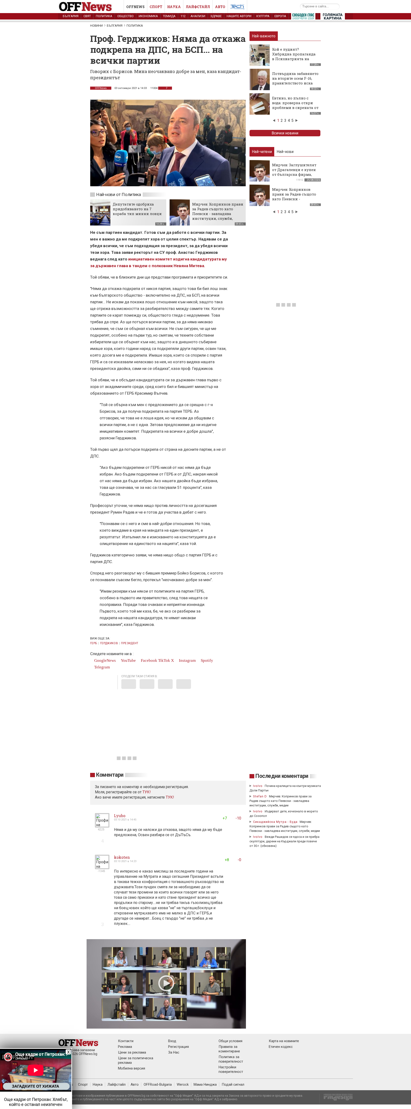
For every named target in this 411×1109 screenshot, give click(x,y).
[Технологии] (237, 7)
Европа (280, 16)
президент (129, 643)
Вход (172, 1041)
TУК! (146, 792)
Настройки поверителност (231, 1069)
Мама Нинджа (205, 1084)
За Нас (173, 1052)
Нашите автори (239, 16)
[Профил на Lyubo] (102, 825)
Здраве (216, 16)
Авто (220, 7)
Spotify (206, 660)
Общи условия (230, 1041)
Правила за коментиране (229, 1049)
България (70, 16)
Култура (262, 16)
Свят (87, 16)
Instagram (187, 660)
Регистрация (178, 1047)
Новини (96, 25)
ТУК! (170, 797)
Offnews (135, 7)
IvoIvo (258, 786)
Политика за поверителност (231, 1059)
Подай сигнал (233, 1084)
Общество (125, 16)
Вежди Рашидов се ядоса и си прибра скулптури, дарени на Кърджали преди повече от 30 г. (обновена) (284, 841)
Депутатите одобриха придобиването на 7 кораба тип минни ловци (137, 209)
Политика (104, 16)
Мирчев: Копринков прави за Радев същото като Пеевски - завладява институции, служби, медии (217, 214)
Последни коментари (281, 776)
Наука (174, 7)
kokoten (122, 857)
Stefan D (260, 796)
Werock (183, 1084)
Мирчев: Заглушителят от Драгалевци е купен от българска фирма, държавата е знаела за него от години (294, 174)
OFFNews (101, 88)
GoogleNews (104, 660)
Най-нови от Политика (118, 194)
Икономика (148, 16)
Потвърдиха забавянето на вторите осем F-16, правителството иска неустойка (295, 80)
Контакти (125, 1041)
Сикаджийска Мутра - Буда (275, 822)
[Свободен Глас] (303, 17)
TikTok (164, 660)
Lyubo (119, 815)
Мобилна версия (131, 1068)
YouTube (128, 660)
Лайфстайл (198, 7)
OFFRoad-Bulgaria (158, 1084)
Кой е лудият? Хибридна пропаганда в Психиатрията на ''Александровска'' (294, 56)
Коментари (109, 775)
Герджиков (109, 643)
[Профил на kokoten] (102, 867)
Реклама (125, 1047)
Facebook (148, 660)
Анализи (198, 16)
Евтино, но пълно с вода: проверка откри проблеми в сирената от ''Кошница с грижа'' (295, 105)
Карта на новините (284, 1041)
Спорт (156, 7)
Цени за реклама (132, 1052)
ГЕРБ (93, 643)
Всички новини (285, 133)
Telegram (101, 667)
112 (183, 16)
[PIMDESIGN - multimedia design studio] (336, 1099)
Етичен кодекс (281, 1047)
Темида (169, 16)
